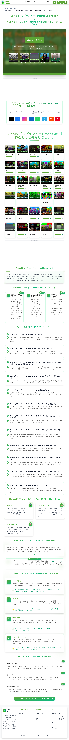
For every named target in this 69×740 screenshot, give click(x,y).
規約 (37, 719)
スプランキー (28, 1)
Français (61, 722)
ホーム (19, 1)
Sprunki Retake (35, 2)
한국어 (53, 722)
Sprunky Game (13, 8)
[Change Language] (65, 2)
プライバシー (39, 716)
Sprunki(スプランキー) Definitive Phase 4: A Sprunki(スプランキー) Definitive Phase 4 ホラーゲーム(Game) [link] (29, 10)
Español (54, 716)
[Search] (54, 2)
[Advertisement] (34, 88)
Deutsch (61, 725)
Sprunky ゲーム (48, 2)
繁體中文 (61, 719)
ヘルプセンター (40, 713)
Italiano (54, 725)
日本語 (61, 713)
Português (62, 716)
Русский (54, 719)
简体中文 (54, 728)
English (54, 713)
